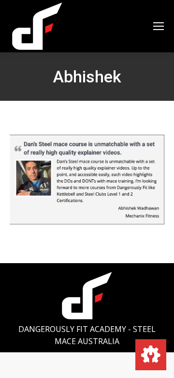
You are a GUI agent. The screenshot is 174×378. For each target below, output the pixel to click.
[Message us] (150, 354)
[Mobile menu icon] (158, 26)
